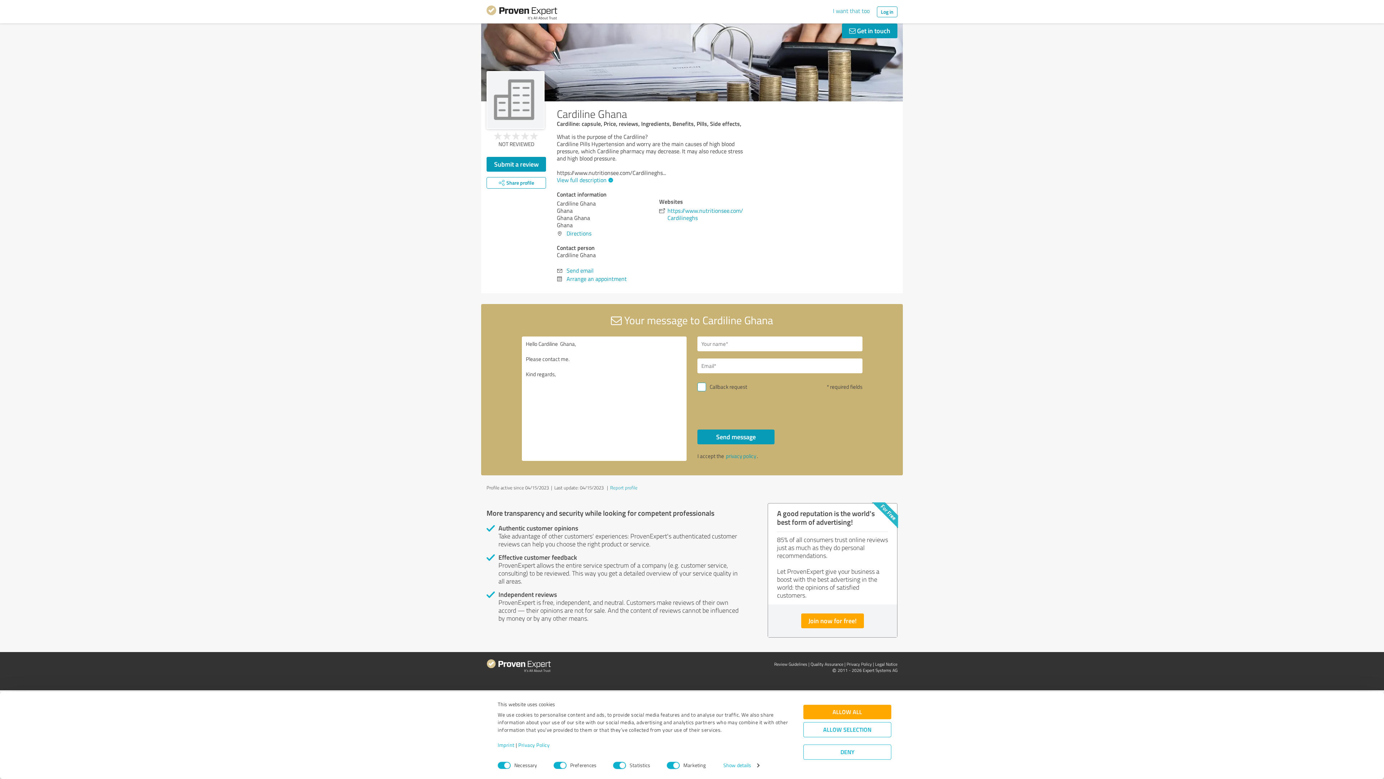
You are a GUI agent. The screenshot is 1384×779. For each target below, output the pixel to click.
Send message (736, 436)
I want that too (851, 11)
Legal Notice (886, 664)
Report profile (624, 487)
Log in (887, 11)
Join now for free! (832, 620)
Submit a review (516, 164)
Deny (847, 752)
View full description (582, 180)
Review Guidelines (790, 664)
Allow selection (847, 730)
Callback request (728, 387)
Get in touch (873, 30)
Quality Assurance (827, 664)
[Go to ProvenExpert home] (522, 13)
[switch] (560, 765)
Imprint (506, 745)
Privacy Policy (534, 745)
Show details (737, 765)
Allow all (847, 712)
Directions (579, 233)
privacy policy (741, 456)
